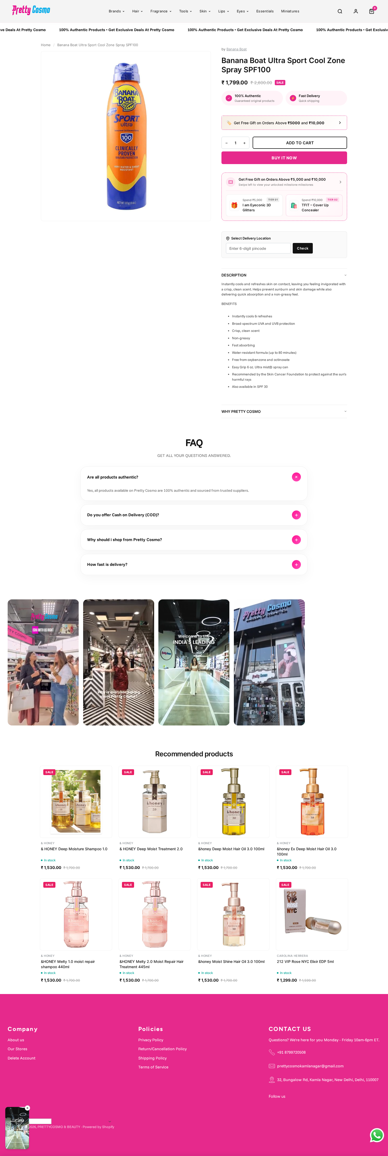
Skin (203, 11)
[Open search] (340, 11)
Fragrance (159, 11)
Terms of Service (153, 1066)
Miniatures (290, 11)
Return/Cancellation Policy (162, 1048)
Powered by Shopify (98, 1127)
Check (303, 248)
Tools (183, 11)
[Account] (356, 11)
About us (16, 1039)
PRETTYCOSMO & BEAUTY (58, 1127)
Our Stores (17, 1048)
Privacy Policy (150, 1039)
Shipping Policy (152, 1058)
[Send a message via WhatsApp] (377, 1135)
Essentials (265, 11)
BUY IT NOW (284, 157)
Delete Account (21, 1058)
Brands (115, 11)
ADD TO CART (300, 142)
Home (46, 45)
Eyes (241, 11)
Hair (135, 11)
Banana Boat (236, 49)
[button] (17, 1129)
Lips (221, 11)
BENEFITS (229, 304)
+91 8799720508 (291, 1052)
